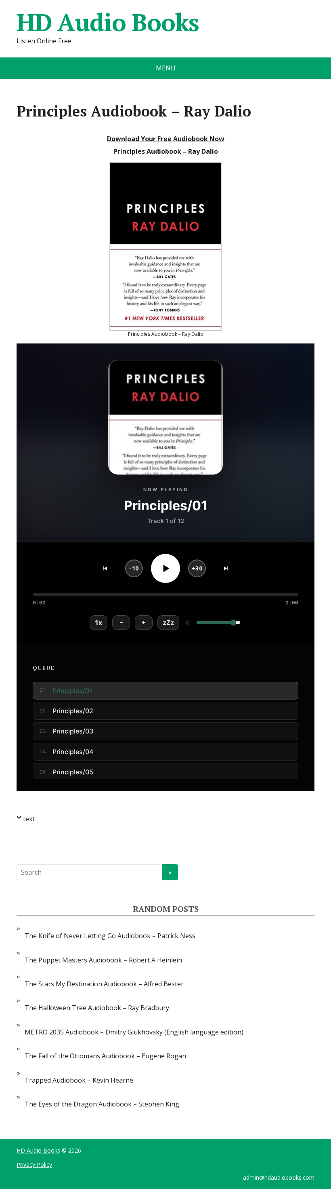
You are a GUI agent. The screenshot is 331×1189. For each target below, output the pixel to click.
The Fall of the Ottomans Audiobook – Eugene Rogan (105, 1055)
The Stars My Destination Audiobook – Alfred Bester (104, 983)
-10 (134, 568)
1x (98, 622)
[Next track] (226, 568)
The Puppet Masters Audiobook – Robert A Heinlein (103, 960)
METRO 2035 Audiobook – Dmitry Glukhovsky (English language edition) (134, 1032)
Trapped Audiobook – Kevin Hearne (79, 1080)
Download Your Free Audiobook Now (165, 138)
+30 (197, 568)
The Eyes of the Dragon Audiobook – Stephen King (102, 1104)
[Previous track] (105, 568)
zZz (168, 622)
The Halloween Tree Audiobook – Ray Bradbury (97, 1007)
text (29, 818)
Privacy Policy (34, 1164)
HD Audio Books (108, 22)
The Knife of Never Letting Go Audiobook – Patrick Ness (110, 935)
